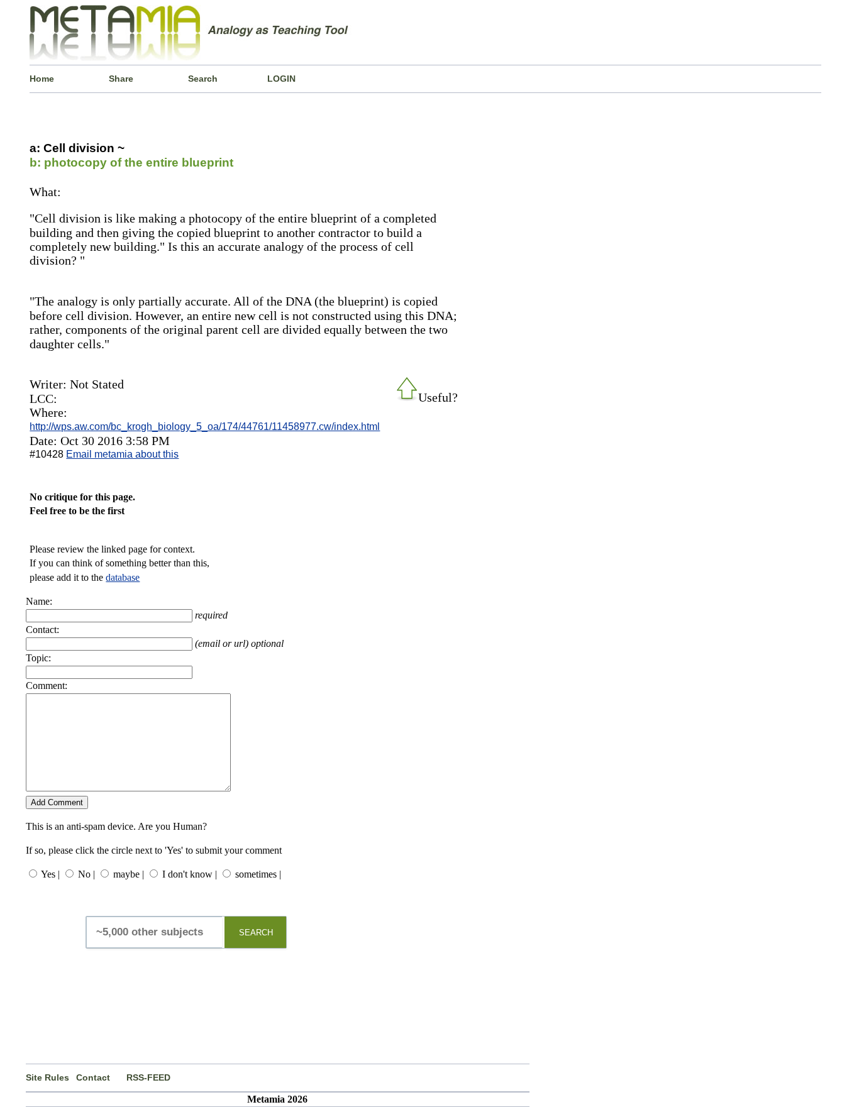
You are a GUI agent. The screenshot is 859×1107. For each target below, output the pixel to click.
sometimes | (258, 874)
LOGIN (281, 79)
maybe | (128, 874)
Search (203, 79)
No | (86, 874)
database (123, 577)
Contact (93, 1077)
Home (42, 79)
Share (121, 79)
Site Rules (47, 1077)
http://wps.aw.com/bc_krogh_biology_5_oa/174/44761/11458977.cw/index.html (205, 426)
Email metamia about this (122, 454)
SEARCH (256, 932)
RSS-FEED (148, 1077)
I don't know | (189, 874)
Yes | (50, 874)
